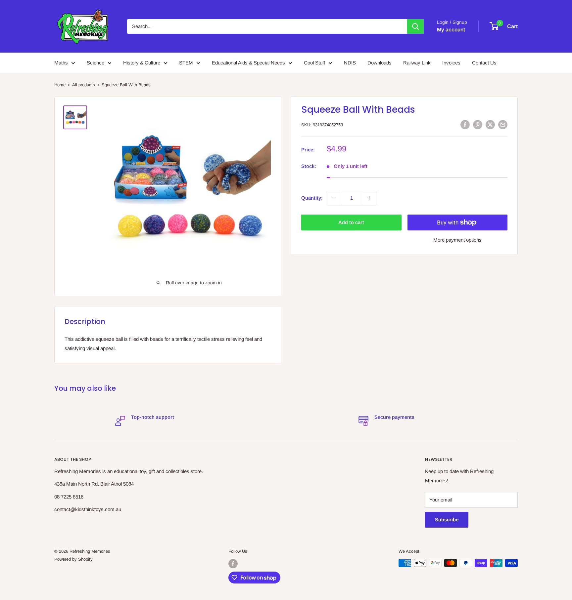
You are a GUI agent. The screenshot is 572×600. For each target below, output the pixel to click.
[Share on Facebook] (465, 124)
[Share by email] (502, 124)
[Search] (415, 26)
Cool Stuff (314, 62)
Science (95, 62)
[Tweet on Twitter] (490, 124)
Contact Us (484, 62)
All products (83, 84)
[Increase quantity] (369, 198)
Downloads (379, 62)
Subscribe (446, 519)
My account (451, 29)
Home (60, 84)
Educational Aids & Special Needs (248, 62)
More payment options (457, 240)
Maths (61, 62)
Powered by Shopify (73, 559)
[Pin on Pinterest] (477, 124)
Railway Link (417, 62)
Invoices (451, 62)
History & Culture (141, 62)
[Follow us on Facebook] (233, 563)
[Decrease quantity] (334, 198)
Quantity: (312, 198)
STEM (186, 62)
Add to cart (351, 222)
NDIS (350, 62)
